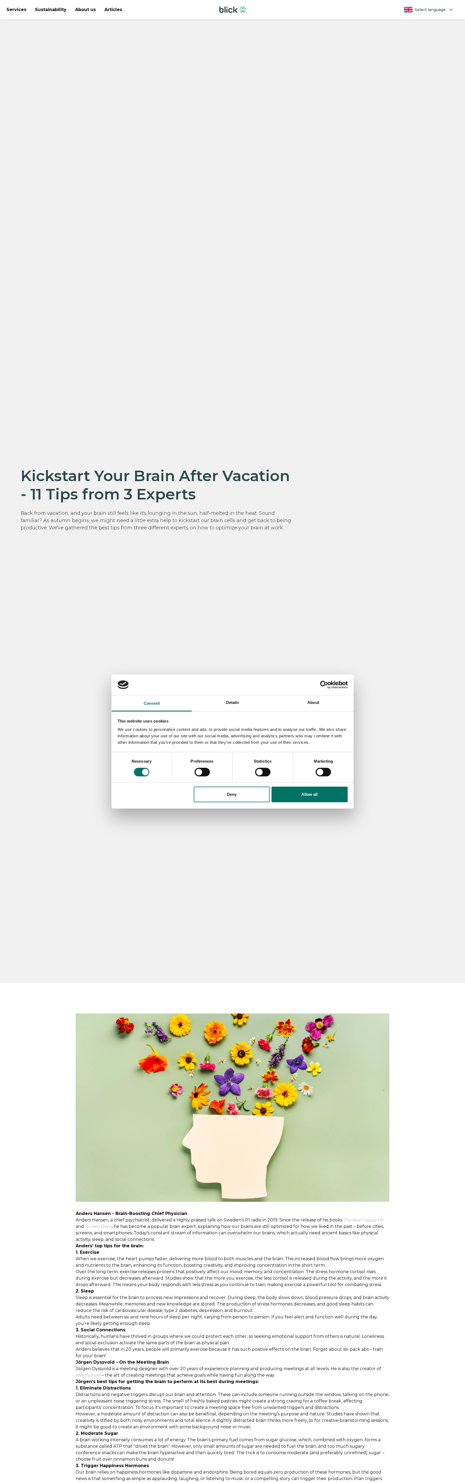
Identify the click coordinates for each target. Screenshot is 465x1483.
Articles (113, 9)
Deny (232, 794)
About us (85, 9)
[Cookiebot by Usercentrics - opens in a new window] (324, 685)
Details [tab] (232, 702)
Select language (430, 9)
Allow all (309, 794)
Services (16, 9)
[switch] (202, 772)
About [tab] (313, 702)
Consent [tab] (152, 703)
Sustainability (50, 9)
